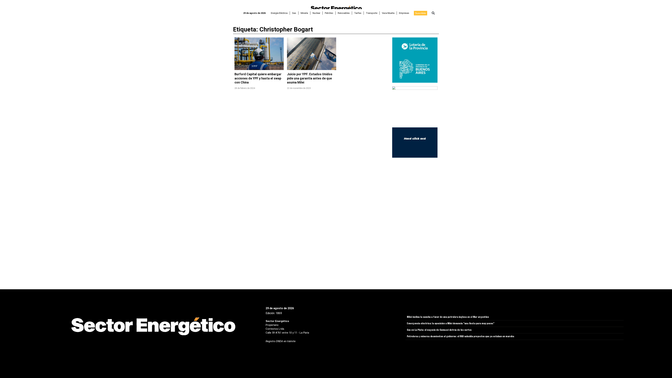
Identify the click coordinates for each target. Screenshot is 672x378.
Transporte (371, 13)
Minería (304, 13)
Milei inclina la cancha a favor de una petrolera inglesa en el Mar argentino (448, 317)
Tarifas (357, 13)
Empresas (404, 13)
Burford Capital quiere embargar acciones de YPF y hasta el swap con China (257, 78)
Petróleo (329, 13)
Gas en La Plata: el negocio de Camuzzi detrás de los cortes (439, 330)
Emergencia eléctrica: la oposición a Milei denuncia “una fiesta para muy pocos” (450, 324)
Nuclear (316, 13)
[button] (433, 13)
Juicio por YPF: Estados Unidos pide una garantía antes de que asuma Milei (309, 78)
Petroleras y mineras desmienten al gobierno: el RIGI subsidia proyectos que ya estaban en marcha (460, 336)
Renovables (344, 13)
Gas (294, 13)
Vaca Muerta (388, 13)
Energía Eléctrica (279, 13)
